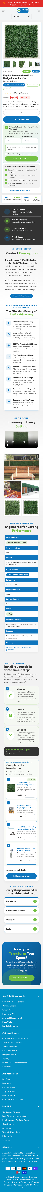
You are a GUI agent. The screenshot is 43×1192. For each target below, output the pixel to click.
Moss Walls (7, 1022)
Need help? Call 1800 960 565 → (21, 190)
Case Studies (8, 1124)
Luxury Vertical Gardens (13, 1002)
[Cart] (38, 10)
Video (36, 71)
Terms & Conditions (11, 1132)
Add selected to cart (21, 876)
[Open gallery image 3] (30, 489)
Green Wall (7, 1010)
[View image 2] (14, 64)
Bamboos (6, 1083)
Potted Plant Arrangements (14, 1062)
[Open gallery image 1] (21, 467)
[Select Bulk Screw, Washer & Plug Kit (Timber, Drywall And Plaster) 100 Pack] (8, 802)
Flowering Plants (9, 1050)
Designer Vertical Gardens (25, 1177)
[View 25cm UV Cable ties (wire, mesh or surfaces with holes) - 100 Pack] (11, 831)
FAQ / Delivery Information (14, 1116)
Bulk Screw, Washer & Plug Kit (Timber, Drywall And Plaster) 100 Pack (26, 807)
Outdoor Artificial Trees (12, 1099)
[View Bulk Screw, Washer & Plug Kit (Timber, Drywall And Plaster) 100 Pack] (11, 810)
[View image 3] (22, 64)
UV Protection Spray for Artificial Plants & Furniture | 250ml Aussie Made (26, 849)
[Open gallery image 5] (30, 507)
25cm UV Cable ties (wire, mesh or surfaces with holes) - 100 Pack (26, 828)
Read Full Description (21, 296)
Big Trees (6, 1079)
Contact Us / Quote (11, 1112)
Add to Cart (23, 119)
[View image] (21, 41)
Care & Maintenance (21, 910)
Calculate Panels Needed (21, 159)
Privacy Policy (8, 1136)
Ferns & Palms (8, 1095)
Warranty (21, 920)
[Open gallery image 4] (12, 507)
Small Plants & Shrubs (12, 1042)
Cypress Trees (8, 1087)
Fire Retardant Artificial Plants (15, 1120)
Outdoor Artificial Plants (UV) (15, 1038)
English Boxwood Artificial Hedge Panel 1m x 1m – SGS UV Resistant (26, 784)
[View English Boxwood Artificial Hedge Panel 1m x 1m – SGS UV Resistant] (11, 788)
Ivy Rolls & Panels (10, 1026)
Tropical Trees (8, 1091)
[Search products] (29, 16)
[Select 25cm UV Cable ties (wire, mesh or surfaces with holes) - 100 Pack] (8, 824)
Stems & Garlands (10, 1046)
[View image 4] (30, 64)
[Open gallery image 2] (12, 489)
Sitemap (6, 1140)
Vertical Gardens (9, 1006)
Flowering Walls (9, 1014)
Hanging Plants (9, 1054)
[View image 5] (38, 64)
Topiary (5, 1058)
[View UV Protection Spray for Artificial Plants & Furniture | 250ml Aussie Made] (11, 853)
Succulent (6, 1066)
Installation (21, 901)
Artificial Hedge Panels (12, 1018)
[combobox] (21, 16)
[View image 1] (6, 64)
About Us (6, 1128)
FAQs (21, 929)
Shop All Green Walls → (21, 978)
